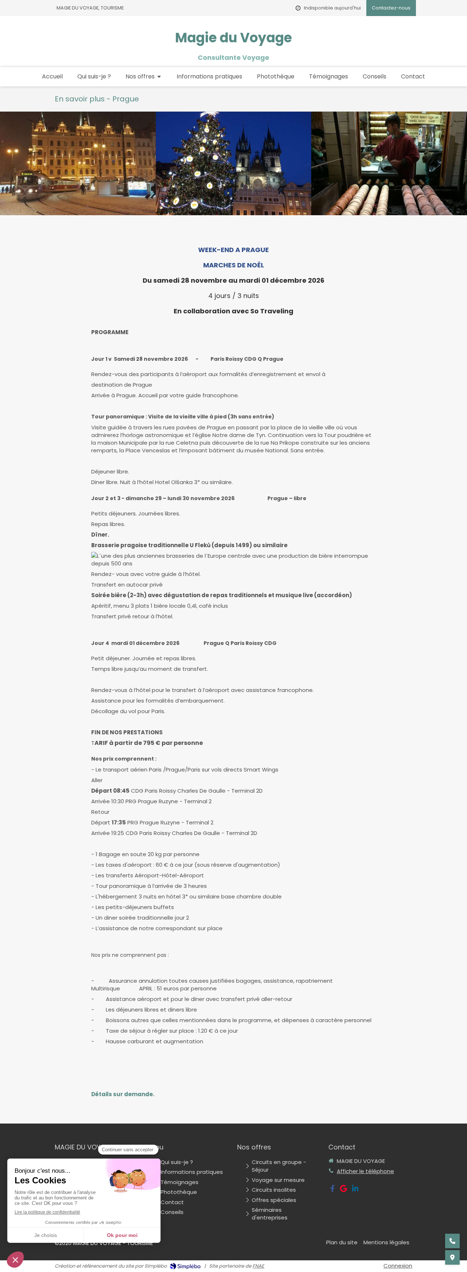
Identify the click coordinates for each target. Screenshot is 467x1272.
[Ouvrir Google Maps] (452, 1257)
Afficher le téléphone (365, 1171)
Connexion (397, 1265)
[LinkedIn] (355, 1190)
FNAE (258, 1266)
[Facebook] (332, 1190)
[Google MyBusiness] (343, 1190)
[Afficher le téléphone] (452, 1241)
